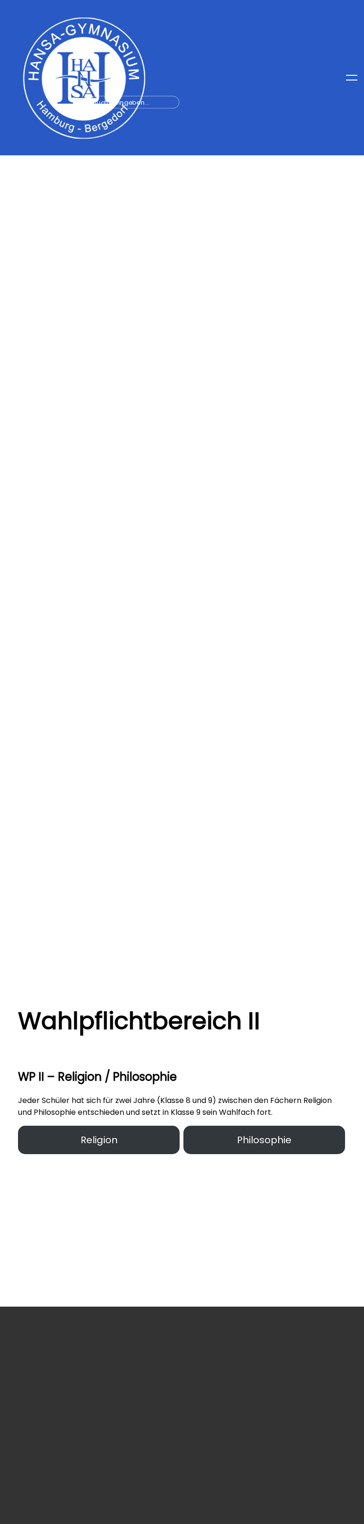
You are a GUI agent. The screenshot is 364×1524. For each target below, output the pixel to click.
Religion (99, 1140)
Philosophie (264, 1140)
